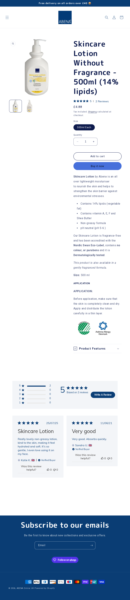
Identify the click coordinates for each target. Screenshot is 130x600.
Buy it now (97, 166)
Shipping (92, 112)
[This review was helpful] (48, 469)
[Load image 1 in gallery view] (15, 106)
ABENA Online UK (25, 588)
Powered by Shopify (45, 588)
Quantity (77, 135)
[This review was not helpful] (54, 469)
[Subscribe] (91, 545)
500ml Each (84, 127)
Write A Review (103, 394)
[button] (7, 17)
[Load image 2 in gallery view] (29, 106)
